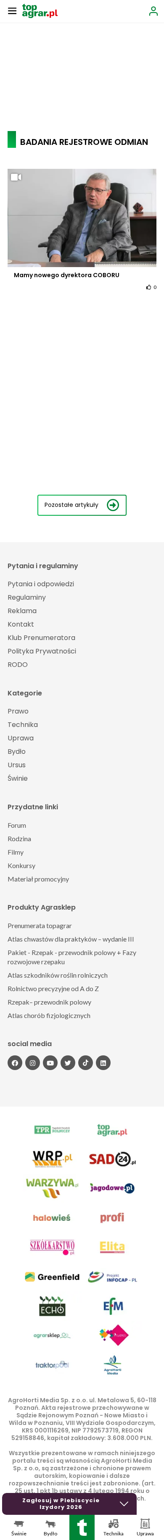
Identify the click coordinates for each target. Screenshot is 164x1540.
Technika (23, 724)
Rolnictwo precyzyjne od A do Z (53, 988)
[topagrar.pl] (40, 10)
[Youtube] (50, 1062)
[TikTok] (85, 1062)
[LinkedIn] (103, 1062)
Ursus (17, 765)
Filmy (16, 852)
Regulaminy (27, 597)
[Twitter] (68, 1062)
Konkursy (21, 865)
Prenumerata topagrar (40, 925)
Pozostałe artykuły (71, 505)
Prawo (18, 711)
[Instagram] (32, 1062)
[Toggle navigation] (12, 10)
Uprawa (21, 738)
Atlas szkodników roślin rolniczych (58, 975)
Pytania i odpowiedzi (41, 584)
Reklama (22, 611)
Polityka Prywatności (42, 651)
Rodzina (19, 838)
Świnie (18, 778)
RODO (18, 664)
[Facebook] (15, 1062)
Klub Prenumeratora (41, 638)
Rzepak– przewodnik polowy (49, 1002)
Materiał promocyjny (38, 879)
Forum (17, 825)
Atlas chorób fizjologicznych (49, 1015)
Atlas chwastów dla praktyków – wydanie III (71, 939)
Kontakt (21, 624)
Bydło (17, 751)
